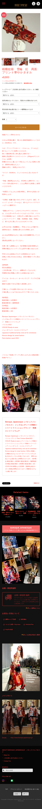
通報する (36, 483)
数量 (3, 119)
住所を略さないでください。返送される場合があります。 (20, 100)
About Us (7, 755)
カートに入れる (20, 127)
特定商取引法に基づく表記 (32, 789)
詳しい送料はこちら (33, 608)
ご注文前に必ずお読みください (13, 758)
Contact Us (7, 761)
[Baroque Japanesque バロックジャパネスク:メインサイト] (21, 717)
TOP (6, 789)
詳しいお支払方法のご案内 (31, 635)
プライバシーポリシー (16, 789)
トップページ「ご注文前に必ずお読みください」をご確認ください (20, 90)
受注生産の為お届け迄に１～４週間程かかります (17, 109)
